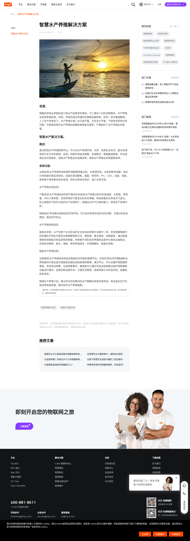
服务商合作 (157, 481)
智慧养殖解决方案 (48, 307)
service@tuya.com (46, 516)
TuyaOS (14, 463)
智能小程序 (16, 477)
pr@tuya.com (67, 516)
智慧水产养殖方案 (68, 307)
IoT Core (15, 481)
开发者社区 (110, 463)
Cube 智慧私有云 (63, 463)
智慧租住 (59, 472)
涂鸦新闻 (156, 468)
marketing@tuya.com (21, 516)
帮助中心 (109, 468)
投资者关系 (157, 477)
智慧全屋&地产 (62, 481)
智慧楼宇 (59, 485)
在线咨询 (109, 472)
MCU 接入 (15, 468)
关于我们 (156, 463)
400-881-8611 (23, 502)
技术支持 (109, 477)
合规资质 (156, 472)
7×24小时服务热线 (19, 507)
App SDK (15, 472)
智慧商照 (59, 477)
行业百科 (109, 481)
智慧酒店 (59, 468)
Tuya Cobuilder (18, 485)
